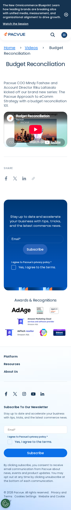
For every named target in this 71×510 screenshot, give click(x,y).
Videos (31, 47)
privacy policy (42, 262)
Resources (12, 364)
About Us (11, 371)
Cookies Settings (25, 496)
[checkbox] (35, 267)
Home (9, 47)
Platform (11, 356)
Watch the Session (15, 24)
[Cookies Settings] (5, 503)
